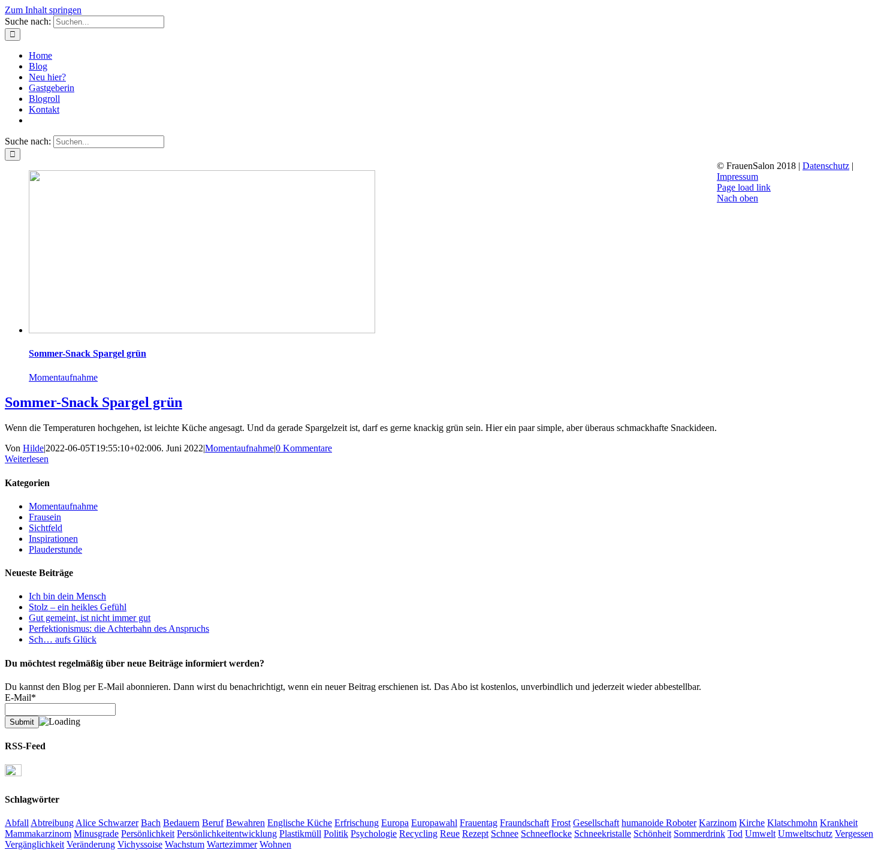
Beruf (213, 823)
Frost (561, 823)
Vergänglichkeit (34, 844)
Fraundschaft (524, 823)
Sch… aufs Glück (62, 639)
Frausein (45, 517)
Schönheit (652, 833)
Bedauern (181, 823)
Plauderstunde (55, 549)
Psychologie (374, 833)
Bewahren (245, 823)
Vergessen (854, 833)
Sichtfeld (45, 528)
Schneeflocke (546, 833)
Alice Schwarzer (107, 823)
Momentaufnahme (63, 377)
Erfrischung (356, 823)
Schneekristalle (602, 833)
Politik (336, 833)
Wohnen (275, 844)
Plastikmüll (300, 833)
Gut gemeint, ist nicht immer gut (89, 618)
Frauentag (478, 823)
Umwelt (760, 833)
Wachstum (184, 844)
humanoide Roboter (658, 823)
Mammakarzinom (38, 833)
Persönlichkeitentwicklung (227, 833)
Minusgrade (96, 833)
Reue (450, 833)
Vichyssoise (139, 844)
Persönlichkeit (147, 833)
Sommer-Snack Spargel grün (87, 353)
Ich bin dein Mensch (67, 596)
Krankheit (839, 823)
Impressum (737, 176)
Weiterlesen (27, 459)
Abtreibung (52, 823)
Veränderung (91, 844)
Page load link (744, 187)
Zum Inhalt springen (43, 10)
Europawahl (434, 823)
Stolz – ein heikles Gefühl (77, 607)
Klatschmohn (792, 823)
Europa (395, 823)
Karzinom (718, 823)
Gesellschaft (596, 823)
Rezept (475, 833)
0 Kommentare (304, 448)
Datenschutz (825, 166)
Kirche (752, 823)
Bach (151, 823)
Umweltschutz (805, 833)
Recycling (418, 833)
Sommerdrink (699, 833)
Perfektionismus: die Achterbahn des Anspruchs (119, 628)
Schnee (504, 833)
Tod (735, 833)
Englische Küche (299, 823)
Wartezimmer (232, 844)
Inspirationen (53, 538)
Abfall (17, 823)
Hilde (33, 448)
